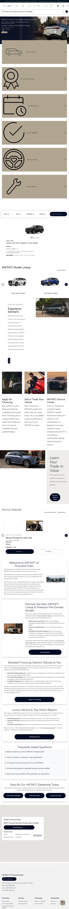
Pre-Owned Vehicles (7, 903)
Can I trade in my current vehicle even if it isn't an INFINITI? (25, 763)
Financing (38, 898)
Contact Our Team (55, 795)
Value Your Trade (34, 795)
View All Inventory (61, 270)
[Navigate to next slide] (67, 30)
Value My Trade (38, 903)
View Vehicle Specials (13, 795)
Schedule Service (61, 512)
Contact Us (9, 879)
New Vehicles (5, 901)
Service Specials (49, 728)
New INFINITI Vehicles (45, 615)
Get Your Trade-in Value (55, 497)
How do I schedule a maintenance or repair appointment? (24, 757)
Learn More (9, 360)
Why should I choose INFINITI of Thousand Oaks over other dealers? (28, 774)
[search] (67, 6)
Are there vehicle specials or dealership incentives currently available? (28, 768)
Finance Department (19, 667)
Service (21, 898)
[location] (39, 1)
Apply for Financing (34, 699)
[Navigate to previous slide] (1, 30)
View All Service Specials (50, 512)
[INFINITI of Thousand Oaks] (6, 6)
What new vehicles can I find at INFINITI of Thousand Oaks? (25, 751)
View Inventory (45, 652)
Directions (53, 903)
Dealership (55, 898)
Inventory (5, 898)
